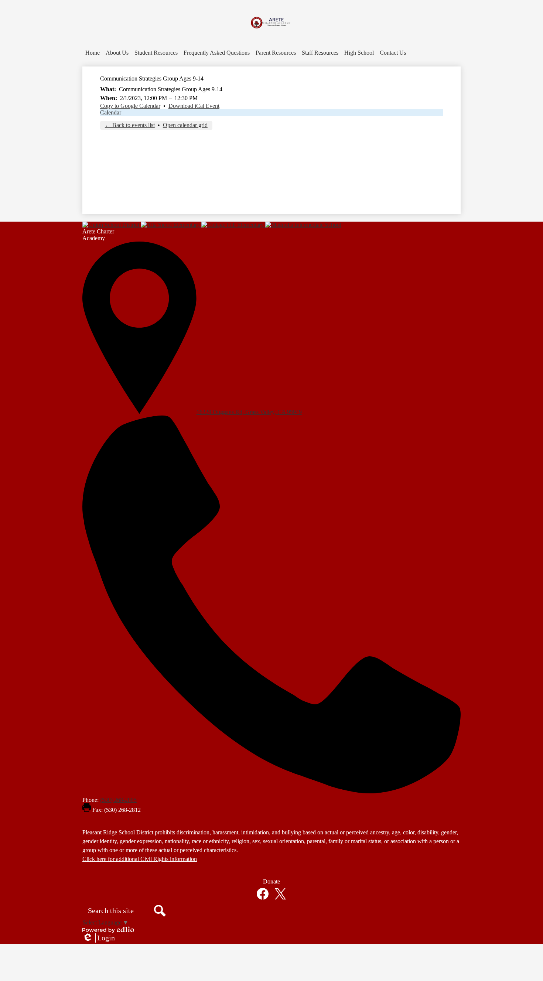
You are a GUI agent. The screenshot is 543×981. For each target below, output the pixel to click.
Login (98, 938)
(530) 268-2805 (118, 800)
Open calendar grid (185, 125)
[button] (117, 53)
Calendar (110, 112)
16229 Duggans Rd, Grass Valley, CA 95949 (249, 412)
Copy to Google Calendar (130, 106)
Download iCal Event (193, 106)
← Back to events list (130, 125)
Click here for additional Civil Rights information (139, 859)
